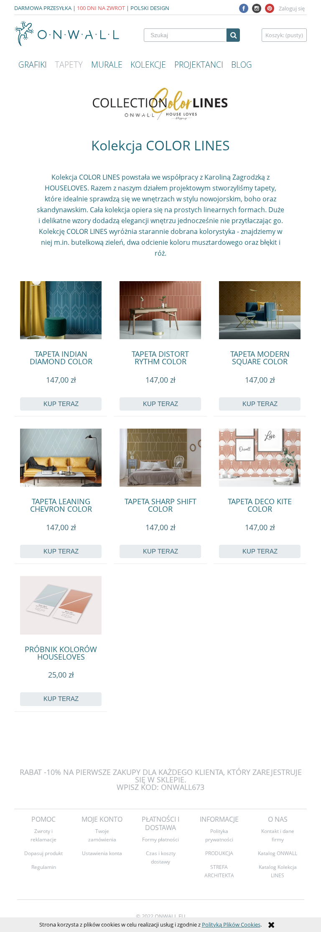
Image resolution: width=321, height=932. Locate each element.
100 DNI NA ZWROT (101, 8)
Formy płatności (160, 839)
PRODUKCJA (219, 853)
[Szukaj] (233, 35)
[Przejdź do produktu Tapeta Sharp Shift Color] (160, 458)
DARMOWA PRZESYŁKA (42, 8)
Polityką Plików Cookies (231, 924)
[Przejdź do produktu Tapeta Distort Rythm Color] (160, 310)
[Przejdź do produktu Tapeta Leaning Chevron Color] (61, 458)
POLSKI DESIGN (149, 8)
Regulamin (43, 866)
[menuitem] (32, 64)
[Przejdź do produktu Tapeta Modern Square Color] (260, 310)
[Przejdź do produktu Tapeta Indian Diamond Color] (61, 310)
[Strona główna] (67, 33)
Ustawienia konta (102, 853)
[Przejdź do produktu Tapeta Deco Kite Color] (260, 458)
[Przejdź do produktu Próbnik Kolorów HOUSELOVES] (61, 605)
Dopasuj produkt (43, 853)
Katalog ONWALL (277, 853)
